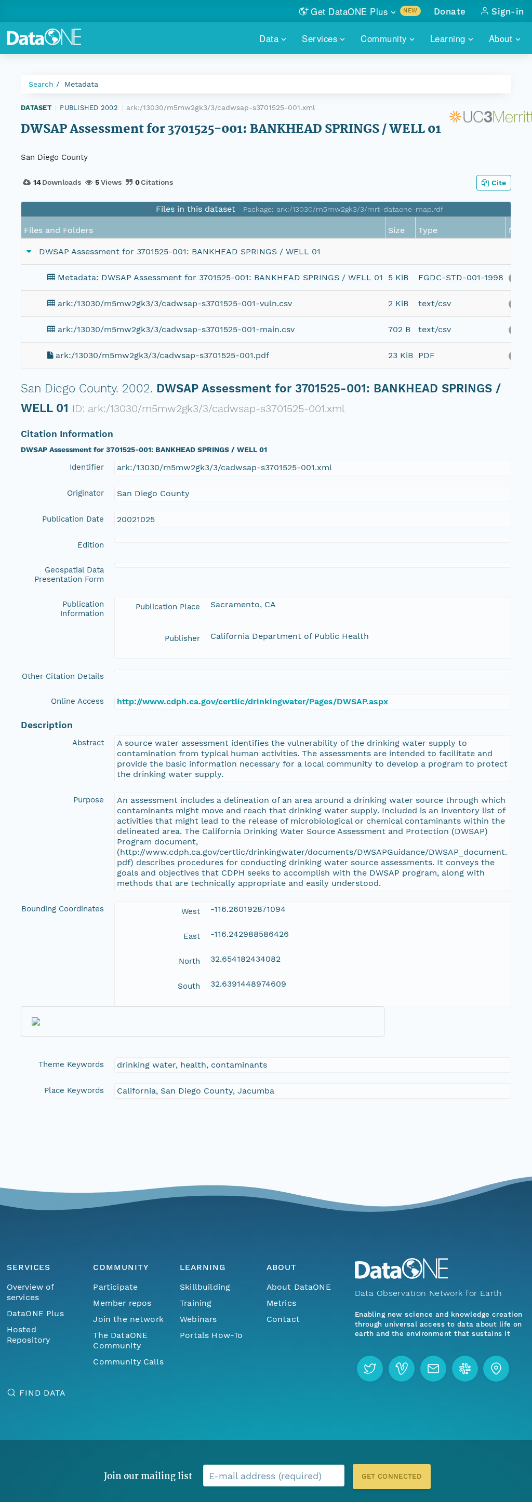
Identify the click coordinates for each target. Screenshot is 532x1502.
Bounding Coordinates (62, 908)
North (189, 961)
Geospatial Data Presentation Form (69, 574)
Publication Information (82, 608)
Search (41, 84)
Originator (85, 493)
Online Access (77, 701)
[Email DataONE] (433, 1369)
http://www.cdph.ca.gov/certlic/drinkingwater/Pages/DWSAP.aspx (252, 701)
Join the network (128, 1319)
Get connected (392, 1476)
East (191, 936)
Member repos (122, 1303)
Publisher (182, 638)
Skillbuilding (205, 1287)
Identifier (87, 467)
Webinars (198, 1319)
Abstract (88, 742)
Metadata (81, 84)
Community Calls (128, 1362)
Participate (115, 1287)
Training (195, 1303)
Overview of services (30, 1292)
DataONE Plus (35, 1313)
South (189, 986)
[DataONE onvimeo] (402, 1369)
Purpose (88, 799)
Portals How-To (211, 1335)
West (190, 911)
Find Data (42, 1393)
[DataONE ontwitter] (370, 1369)
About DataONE (299, 1287)
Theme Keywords (71, 1064)
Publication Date (73, 519)
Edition (90, 545)
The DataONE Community (120, 1340)
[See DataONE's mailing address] (496, 1369)
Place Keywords (74, 1090)
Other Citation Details (63, 676)
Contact (283, 1319)
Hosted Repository (28, 1335)
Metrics (281, 1303)
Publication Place (168, 606)
